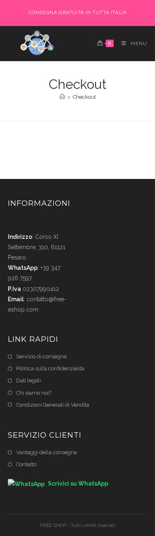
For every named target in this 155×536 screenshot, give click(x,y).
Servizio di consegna (41, 356)
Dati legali (28, 380)
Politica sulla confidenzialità (50, 368)
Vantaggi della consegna (46, 452)
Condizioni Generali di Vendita (52, 405)
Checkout (84, 97)
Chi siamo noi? (33, 393)
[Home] (62, 97)
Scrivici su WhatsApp (77, 483)
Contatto (26, 464)
